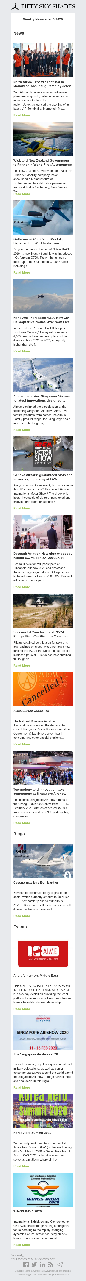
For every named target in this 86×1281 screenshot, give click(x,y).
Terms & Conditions (34, 1271)
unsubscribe (63, 1274)
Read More (21, 115)
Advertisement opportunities (58, 1271)
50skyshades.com (43, 1259)
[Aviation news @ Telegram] (60, 1266)
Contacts (19, 1271)
